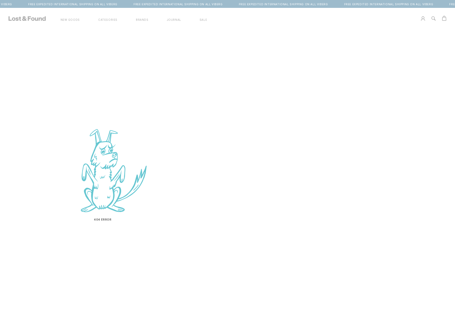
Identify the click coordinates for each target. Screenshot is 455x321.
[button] (107, 20)
